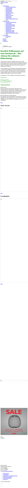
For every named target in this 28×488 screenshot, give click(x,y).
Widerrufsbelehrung (7, 478)
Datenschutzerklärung (7, 477)
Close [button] (2, 436)
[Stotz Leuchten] (1, 43)
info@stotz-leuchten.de (8, 471)
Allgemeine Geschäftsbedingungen (10, 475)
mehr (2, 102)
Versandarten (5, 474)
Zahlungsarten (6, 473)
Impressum (5, 479)
